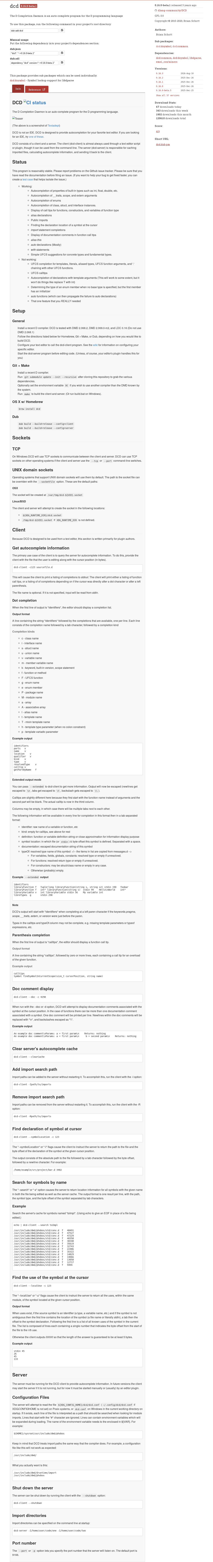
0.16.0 (159, 86)
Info (18, 88)
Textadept (53, 125)
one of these (36, 136)
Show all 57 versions (167, 95)
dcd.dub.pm (163, 144)
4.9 (158, 131)
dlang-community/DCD (172, 10)
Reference (34, 89)
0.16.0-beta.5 (163, 90)
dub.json (15, 49)
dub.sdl (14, 58)
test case (27, 179)
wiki (95, 345)
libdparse (195, 58)
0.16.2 (159, 78)
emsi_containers (166, 61)
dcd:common (164, 58)
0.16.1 (159, 82)
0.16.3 (159, 73)
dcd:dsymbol (18, 80)
